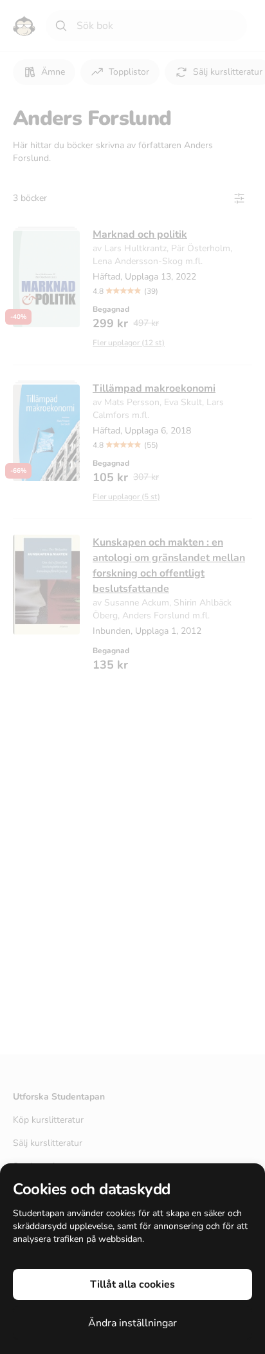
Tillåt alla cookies (132, 1284)
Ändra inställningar (132, 1323)
